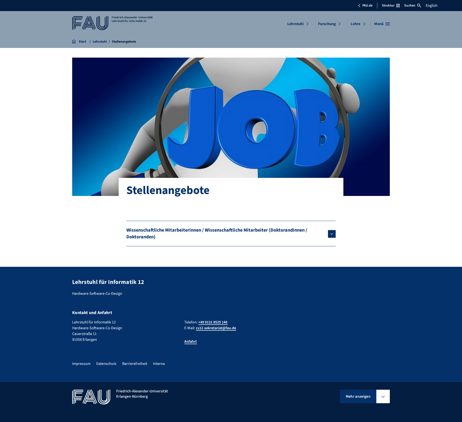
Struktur (388, 5)
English (431, 5)
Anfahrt (190, 341)
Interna (159, 363)
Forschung (327, 24)
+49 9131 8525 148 (212, 322)
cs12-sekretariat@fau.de (216, 328)
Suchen (409, 5)
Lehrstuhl (295, 24)
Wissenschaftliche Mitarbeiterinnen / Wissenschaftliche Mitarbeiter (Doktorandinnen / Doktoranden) (216, 233)
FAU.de (367, 5)
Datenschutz (106, 363)
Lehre (355, 24)
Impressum (81, 363)
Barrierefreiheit (134, 363)
